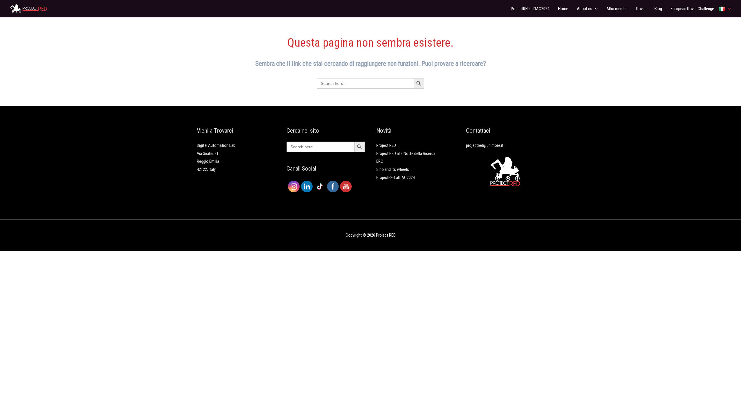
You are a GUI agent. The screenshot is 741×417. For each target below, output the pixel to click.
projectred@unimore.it (484, 145)
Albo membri (617, 8)
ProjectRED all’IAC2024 (530, 8)
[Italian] (724, 8)
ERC (379, 161)
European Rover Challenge (692, 8)
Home (563, 8)
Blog (658, 8)
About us (584, 8)
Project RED (386, 145)
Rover (641, 8)
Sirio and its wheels (392, 169)
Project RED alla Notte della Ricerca (405, 153)
